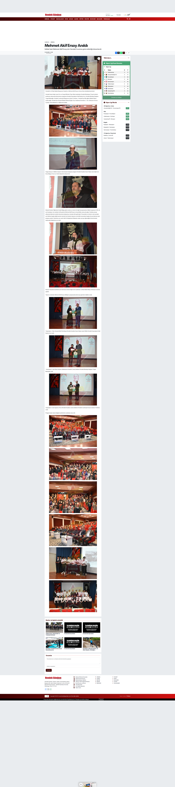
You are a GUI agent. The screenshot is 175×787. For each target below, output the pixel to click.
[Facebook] (46, 689)
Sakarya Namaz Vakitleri (81, 680)
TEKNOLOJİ (106, 19)
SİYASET (53, 19)
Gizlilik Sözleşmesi (94, 699)
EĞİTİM (81, 19)
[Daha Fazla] (124, 53)
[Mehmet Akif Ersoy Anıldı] (73, 72)
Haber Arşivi (78, 687)
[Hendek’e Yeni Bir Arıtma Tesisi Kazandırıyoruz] (54, 642)
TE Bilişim (128, 696)
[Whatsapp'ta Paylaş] (121, 53)
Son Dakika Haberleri (80, 686)
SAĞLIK (71, 19)
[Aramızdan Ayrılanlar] (73, 627)
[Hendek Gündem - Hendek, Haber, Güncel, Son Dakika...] (53, 15)
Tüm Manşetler (79, 684)
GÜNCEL (47, 19)
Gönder (49, 670)
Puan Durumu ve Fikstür (81, 683)
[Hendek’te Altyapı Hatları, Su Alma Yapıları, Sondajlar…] (91, 642)
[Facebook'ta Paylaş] (116, 53)
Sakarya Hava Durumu (80, 678)
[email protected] (64, 684)
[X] (48, 689)
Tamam (101, 699)
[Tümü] (128, 58)
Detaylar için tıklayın (116, 97)
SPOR (66, 19)
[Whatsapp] (51, 689)
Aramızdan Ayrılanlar (69, 633)
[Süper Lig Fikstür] (128, 102)
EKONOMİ (93, 19)
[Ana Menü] (129, 19)
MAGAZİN (99, 19)
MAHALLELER (60, 19)
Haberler (47, 42)
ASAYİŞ (76, 19)
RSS (47, 696)
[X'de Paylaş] (118, 53)
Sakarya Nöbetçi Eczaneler (81, 677)
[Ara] (128, 19)
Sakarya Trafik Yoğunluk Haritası (83, 681)
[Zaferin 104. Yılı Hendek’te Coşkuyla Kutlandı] (54, 627)
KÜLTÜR (87, 19)
